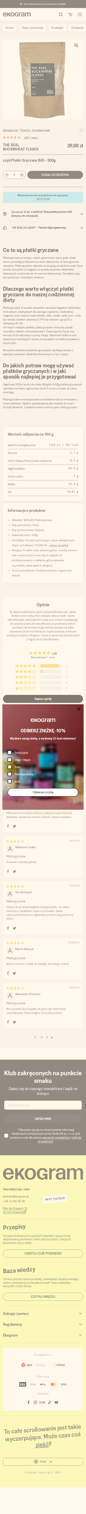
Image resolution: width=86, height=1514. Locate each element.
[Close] (79, 709)
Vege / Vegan (23, 760)
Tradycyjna (21, 752)
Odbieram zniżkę (43, 792)
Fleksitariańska (24, 774)
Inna (17, 781)
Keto (18, 767)
